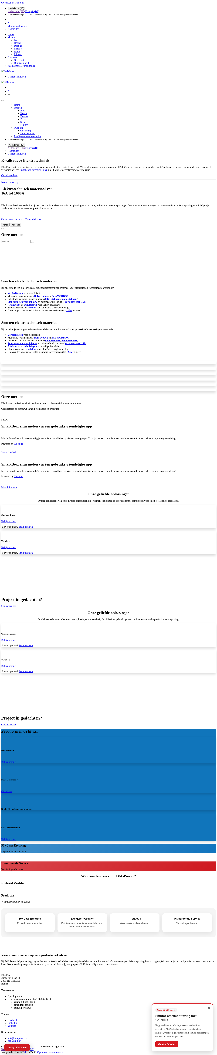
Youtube (12, 1025)
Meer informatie (9, 487)
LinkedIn (12, 1023)
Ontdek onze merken (12, 219)
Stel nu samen (26, 526)
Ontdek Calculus (166, 1044)
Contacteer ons (8, 606)
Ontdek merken (9, 175)
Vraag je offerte (9, 452)
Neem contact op (9, 182)
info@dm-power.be (17, 1038)
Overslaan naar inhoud (12, 2)
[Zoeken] (32, 242)
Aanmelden (13, 29)
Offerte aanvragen (17, 76)
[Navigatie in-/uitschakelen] (9, 94)
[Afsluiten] (2, 100)
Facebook (12, 1020)
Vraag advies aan (33, 219)
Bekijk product (8, 762)
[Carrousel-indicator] (2, 228)
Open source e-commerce (50, 1052)
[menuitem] (16, 11)
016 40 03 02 (14, 1041)
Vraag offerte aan (17, 1047)
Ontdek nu (6, 791)
